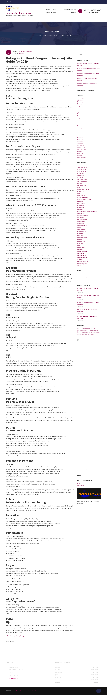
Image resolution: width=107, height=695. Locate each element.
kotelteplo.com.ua (82, 225)
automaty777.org (82, 179)
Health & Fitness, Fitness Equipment (87, 211)
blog (78, 187)
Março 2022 (80, 145)
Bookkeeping (80, 191)
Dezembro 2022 (81, 127)
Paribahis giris (81, 241)
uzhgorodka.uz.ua (82, 257)
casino (79, 193)
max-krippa (80, 233)
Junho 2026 (80, 103)
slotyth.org (80, 249)
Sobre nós (8, 2)
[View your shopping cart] (100, 20)
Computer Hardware (25, 51)
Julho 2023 (80, 113)
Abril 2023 (80, 119)
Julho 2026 (80, 101)
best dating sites (81, 185)
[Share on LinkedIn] (30, 641)
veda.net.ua (80, 259)
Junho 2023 (80, 115)
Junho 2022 (80, 139)
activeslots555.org (82, 169)
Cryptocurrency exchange (84, 199)
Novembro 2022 (81, 129)
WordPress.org (81, 280)
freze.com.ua (80, 205)
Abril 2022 (80, 143)
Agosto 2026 (80, 99)
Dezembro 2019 (81, 157)
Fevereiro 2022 (81, 147)
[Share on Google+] (26, 641)
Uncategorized (81, 253)
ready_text (80, 243)
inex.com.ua (80, 217)
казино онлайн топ (82, 333)
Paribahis (79, 239)
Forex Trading (81, 203)
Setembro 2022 (81, 133)
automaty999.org (82, 181)
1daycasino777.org (82, 167)
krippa (79, 227)
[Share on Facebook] (18, 641)
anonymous (80, 175)
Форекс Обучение (82, 263)
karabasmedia (81, 221)
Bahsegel (79, 183)
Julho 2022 (80, 137)
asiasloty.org (80, 177)
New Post (80, 235)
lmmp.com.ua (81, 229)
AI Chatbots (80, 173)
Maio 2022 (80, 141)
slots (78, 245)
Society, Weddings (82, 251)
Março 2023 (80, 121)
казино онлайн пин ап (91, 330)
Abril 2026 (80, 107)
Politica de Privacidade (35, 2)
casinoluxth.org (81, 195)
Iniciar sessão (81, 274)
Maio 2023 (80, 117)
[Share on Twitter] (22, 641)
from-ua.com (80, 207)
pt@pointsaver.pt (12, 20)
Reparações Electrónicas (19, 13)
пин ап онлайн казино (88, 335)
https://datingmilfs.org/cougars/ (16, 636)
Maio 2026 (80, 105)
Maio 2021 (80, 155)
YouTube (40, 20)
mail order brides (81, 231)
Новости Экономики (83, 261)
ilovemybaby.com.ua (82, 215)
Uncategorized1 (81, 255)
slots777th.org (81, 247)
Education (80, 201)
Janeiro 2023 (80, 125)
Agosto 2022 (80, 135)
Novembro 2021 (81, 149)
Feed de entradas (82, 276)
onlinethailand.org (82, 237)
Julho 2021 (80, 151)
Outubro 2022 (81, 131)
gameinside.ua (81, 209)
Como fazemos (17, 2)
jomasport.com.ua (82, 219)
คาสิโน (79, 265)
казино (79, 328)
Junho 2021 (80, 153)
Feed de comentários (83, 278)
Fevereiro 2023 (81, 123)
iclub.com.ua (80, 213)
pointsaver (21, 53)
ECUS (78, 483)
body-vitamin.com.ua (83, 189)
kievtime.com (81, 223)
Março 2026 (80, 109)
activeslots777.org (82, 171)
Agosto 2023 (80, 111)
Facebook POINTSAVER (28, 20)
